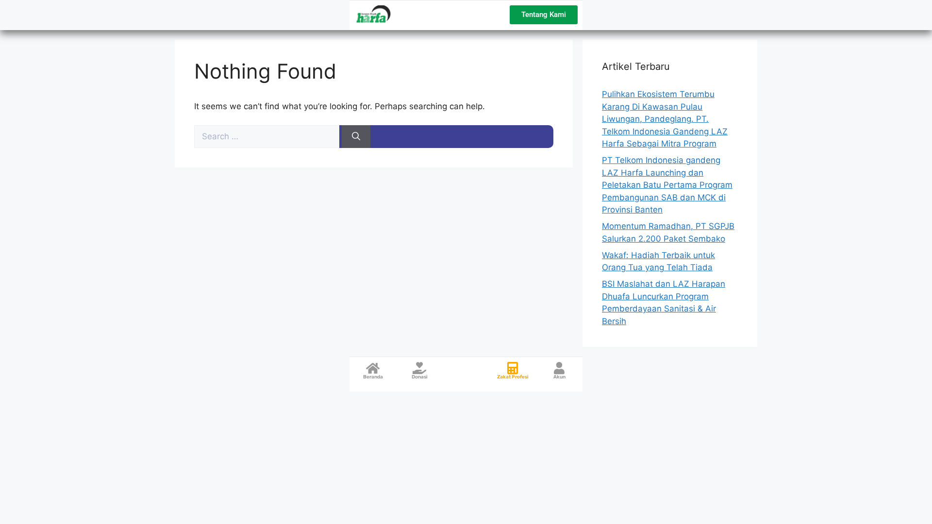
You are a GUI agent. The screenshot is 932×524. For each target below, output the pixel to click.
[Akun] (559, 368)
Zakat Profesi (513, 377)
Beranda (373, 377)
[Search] (356, 136)
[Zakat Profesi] (513, 368)
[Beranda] (373, 368)
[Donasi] (420, 368)
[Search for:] (268, 136)
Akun (559, 377)
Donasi (420, 377)
